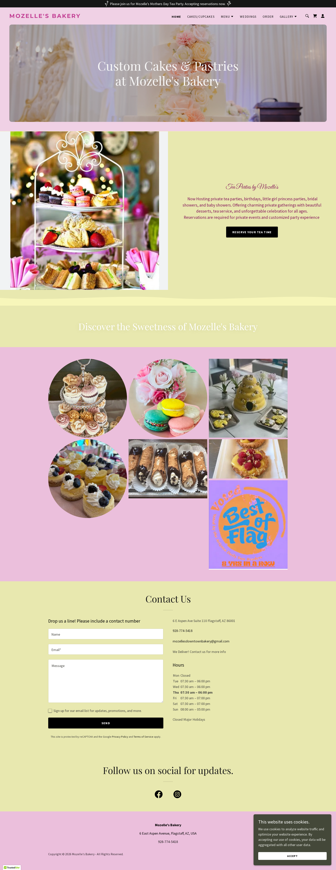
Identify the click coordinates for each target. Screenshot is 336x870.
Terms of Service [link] (143, 736)
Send (106, 723)
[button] (227, 16)
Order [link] (268, 16)
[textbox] (105, 634)
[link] (53, 16)
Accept (292, 856)
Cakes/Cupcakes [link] (201, 16)
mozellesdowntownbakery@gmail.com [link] (201, 641)
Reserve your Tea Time (252, 232)
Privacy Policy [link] (120, 736)
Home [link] (176, 16)
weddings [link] (248, 16)
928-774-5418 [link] (182, 630)
